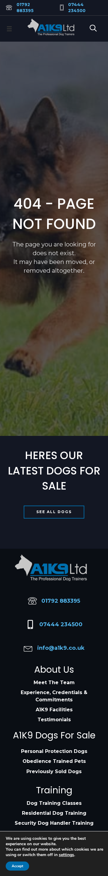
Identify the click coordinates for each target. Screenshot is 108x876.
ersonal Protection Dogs (55, 751)
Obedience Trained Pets (54, 761)
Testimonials (54, 719)
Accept (17, 866)
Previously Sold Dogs (54, 771)
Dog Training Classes (54, 803)
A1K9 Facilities (54, 710)
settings (66, 855)
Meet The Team (54, 682)
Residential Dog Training (54, 813)
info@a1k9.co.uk (61, 648)
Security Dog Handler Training (54, 823)
